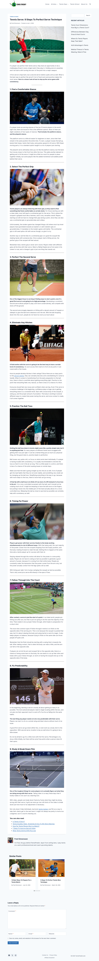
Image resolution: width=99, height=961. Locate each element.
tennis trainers (43, 809)
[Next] (62, 874)
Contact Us (45, 955)
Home (47, 4)
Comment (12, 911)
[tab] (34, 890)
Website (51, 934)
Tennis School (74, 4)
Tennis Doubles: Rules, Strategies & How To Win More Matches (34, 824)
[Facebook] (9, 955)
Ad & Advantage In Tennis (79, 45)
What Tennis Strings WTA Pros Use (24, 831)
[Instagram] (15, 955)
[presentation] (22, 868)
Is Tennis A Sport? (19, 821)
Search (88, 15)
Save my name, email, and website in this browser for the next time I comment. (32, 938)
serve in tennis (19, 376)
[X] (12, 955)
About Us (84, 4)
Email (31, 934)
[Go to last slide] (11, 874)
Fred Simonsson (15, 23)
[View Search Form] (90, 4)
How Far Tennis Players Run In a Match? (26, 826)
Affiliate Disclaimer (49, 957)
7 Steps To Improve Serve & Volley (24, 828)
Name (10, 934)
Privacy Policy (53, 955)
